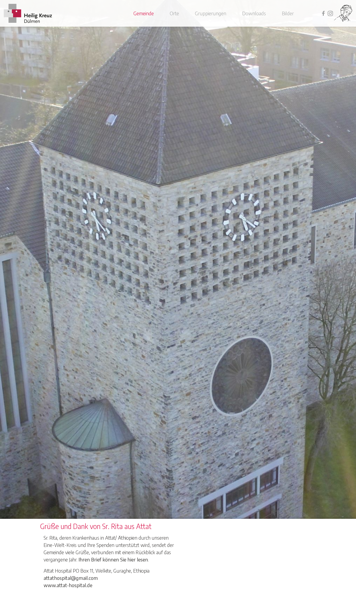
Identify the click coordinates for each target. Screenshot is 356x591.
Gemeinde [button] (143, 13)
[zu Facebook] (322, 13)
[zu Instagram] (329, 13)
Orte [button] (174, 13)
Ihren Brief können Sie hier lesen (113, 559)
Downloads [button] (254, 13)
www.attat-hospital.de (68, 585)
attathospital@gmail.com (71, 578)
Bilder (288, 13)
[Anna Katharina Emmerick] (343, 13)
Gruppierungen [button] (210, 13)
